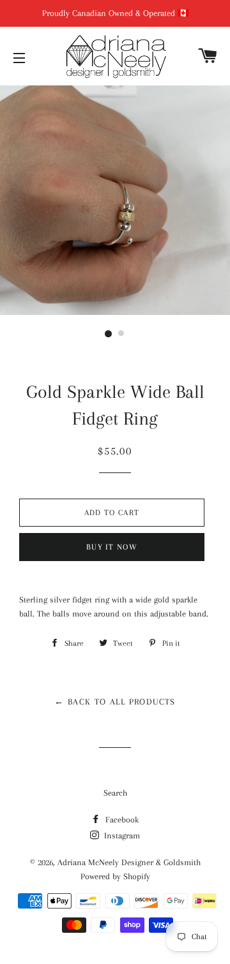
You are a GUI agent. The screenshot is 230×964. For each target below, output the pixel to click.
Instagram (121, 835)
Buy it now (111, 547)
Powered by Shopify (115, 876)
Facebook (121, 819)
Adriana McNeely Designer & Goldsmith (129, 862)
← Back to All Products (115, 701)
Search (115, 793)
